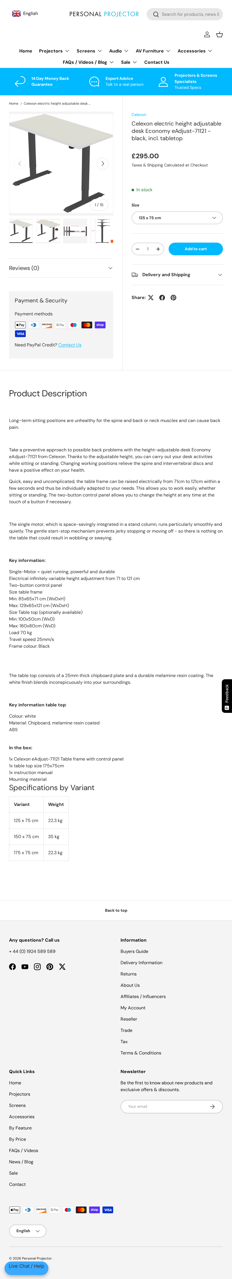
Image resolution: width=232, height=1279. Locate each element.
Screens (17, 1105)
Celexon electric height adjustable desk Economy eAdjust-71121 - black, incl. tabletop (58, 103)
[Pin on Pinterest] (173, 297)
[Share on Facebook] (162, 297)
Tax (124, 1042)
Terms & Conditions (141, 1053)
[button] (219, 34)
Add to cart (196, 248)
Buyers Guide (134, 951)
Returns (129, 974)
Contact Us (156, 62)
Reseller (129, 1019)
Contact (17, 1184)
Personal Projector (37, 1258)
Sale (13, 1173)
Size (135, 205)
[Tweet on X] (150, 297)
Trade (126, 1030)
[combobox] (185, 14)
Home (25, 51)
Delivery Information (141, 963)
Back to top (116, 910)
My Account (133, 1008)
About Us (130, 985)
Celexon (139, 114)
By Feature (20, 1128)
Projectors (19, 1094)
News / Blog (21, 1162)
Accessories (22, 1117)
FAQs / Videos (23, 1150)
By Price (17, 1139)
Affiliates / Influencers (143, 996)
